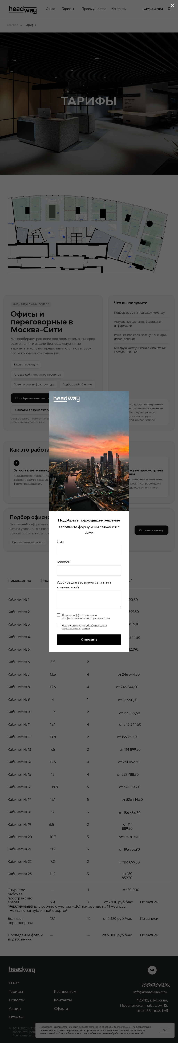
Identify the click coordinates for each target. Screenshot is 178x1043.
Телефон (63, 562)
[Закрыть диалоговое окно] (172, 5)
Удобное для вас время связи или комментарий (84, 584)
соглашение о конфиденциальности (79, 616)
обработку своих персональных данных (84, 627)
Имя (60, 541)
